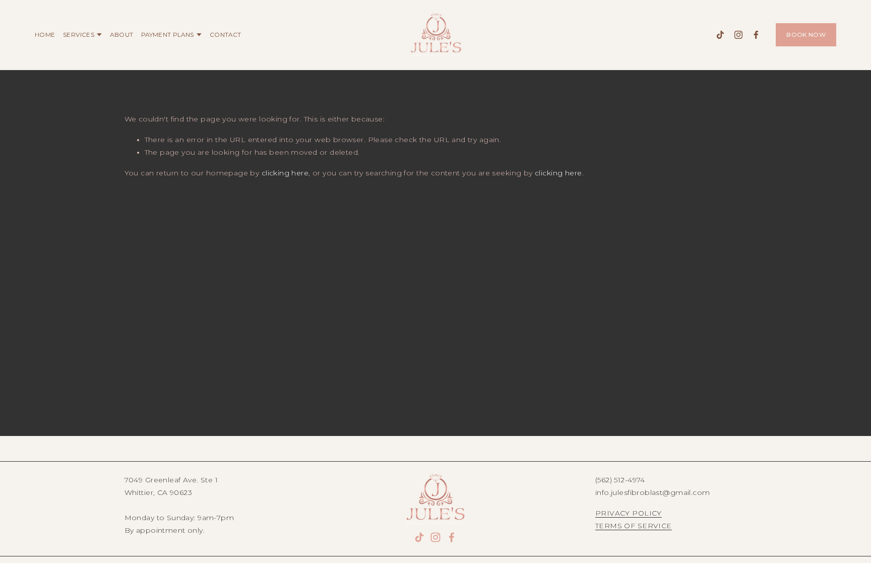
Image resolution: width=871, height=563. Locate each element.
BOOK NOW (806, 34)
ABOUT (121, 34)
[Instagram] (738, 35)
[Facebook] (756, 35)
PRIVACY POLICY (628, 513)
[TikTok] (720, 35)
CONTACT (225, 34)
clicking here (285, 173)
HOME (45, 34)
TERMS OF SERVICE (633, 526)
